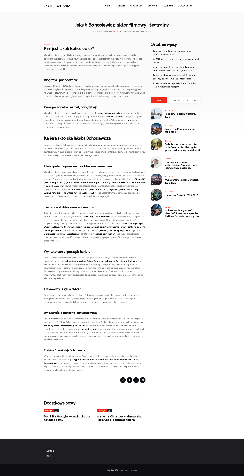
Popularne (175, 100)
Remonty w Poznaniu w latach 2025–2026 (180, 131)
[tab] (159, 100)
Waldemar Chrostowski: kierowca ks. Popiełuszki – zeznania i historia (119, 418)
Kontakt (50, 451)
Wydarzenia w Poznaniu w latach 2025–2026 (182, 181)
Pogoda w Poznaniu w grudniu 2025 (180, 115)
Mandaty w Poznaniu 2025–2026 (181, 195)
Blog (48, 456)
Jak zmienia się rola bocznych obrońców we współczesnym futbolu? (172, 52)
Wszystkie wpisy (106, 31)
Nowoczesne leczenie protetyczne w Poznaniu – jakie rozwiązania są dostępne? (174, 85)
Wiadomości (169, 110)
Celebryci (49, 44)
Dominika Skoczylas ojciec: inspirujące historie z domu (67, 418)
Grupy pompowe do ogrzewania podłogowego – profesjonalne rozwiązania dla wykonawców (174, 69)
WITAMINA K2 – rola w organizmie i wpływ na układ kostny (176, 61)
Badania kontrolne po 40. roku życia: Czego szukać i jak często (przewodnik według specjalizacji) (182, 147)
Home (95, 31)
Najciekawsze (192, 100)
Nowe (158, 100)
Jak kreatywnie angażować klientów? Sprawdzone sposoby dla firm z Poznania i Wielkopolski (175, 77)
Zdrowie (168, 141)
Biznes (167, 207)
